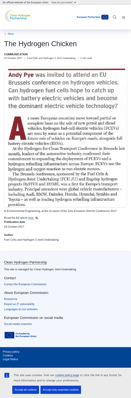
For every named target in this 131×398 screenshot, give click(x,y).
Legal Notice (10, 359)
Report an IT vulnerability (19, 304)
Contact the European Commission (25, 284)
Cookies (8, 355)
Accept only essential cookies (61, 389)
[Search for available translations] (36, 218)
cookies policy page (67, 375)
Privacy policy (11, 351)
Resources (10, 299)
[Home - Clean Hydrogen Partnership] (18, 17)
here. (31, 217)
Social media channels (18, 324)
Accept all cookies (26, 389)
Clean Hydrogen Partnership (25, 262)
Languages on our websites (21, 309)
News (11, 33)
